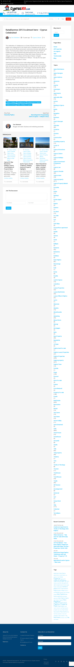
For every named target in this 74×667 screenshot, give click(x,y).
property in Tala (63, 615)
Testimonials (57, 56)
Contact (19, 14)
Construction (57, 137)
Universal (56, 493)
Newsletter (30, 160)
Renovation (57, 404)
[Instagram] (61, 661)
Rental (55, 408)
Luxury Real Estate (59, 292)
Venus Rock (57, 501)
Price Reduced (58, 388)
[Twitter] (59, 661)
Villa (55, 505)
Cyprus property (11, 155)
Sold (55, 428)
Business (27, 149)
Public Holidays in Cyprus (24, 104)
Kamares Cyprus (63, 592)
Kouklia (56, 276)
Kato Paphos (57, 260)
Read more (5, 641)
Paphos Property (60, 604)
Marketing (57, 316)
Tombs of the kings (59, 465)
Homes (56, 235)
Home (4, 14)
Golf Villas (57, 223)
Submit (8, 208)
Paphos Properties (59, 356)
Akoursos (56, 81)
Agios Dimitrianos (59, 69)
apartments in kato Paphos (59, 575)
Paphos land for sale (60, 348)
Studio (55, 444)
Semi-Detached (58, 424)
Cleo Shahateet (15, 37)
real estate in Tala (63, 617)
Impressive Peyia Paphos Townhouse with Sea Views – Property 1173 (61, 554)
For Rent (56, 211)
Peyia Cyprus (61, 606)
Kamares (56, 248)
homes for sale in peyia (64, 585)
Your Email (40, 641)
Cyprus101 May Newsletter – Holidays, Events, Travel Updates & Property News (9, 165)
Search (68, 19)
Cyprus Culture (37, 37)
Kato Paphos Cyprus (63, 598)
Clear (62, 19)
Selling (28, 14)
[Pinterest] (70, 661)
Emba (55, 191)
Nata (55, 332)
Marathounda (58, 312)
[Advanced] (58, 19)
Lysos (55, 300)
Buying (23, 14)
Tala (55, 448)
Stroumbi (56, 440)
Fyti (55, 219)
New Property (58, 336)
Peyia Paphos (65, 609)
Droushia (56, 187)
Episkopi (56, 195)
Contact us (23, 645)
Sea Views (57, 416)
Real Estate (42, 162)
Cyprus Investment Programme (59, 162)
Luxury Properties (59, 288)
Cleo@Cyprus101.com (27, 642)
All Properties (58, 49)
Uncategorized (58, 489)
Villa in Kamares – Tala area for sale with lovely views (61, 536)
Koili (55, 268)
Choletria (56, 129)
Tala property (26, 162)
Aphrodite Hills (58, 97)
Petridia (56, 368)
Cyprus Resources (36, 14)
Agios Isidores (58, 77)
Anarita (56, 85)
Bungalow (56, 113)
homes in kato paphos (58, 586)
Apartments (57, 93)
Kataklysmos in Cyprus (33, 102)
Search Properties (11, 14)
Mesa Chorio (57, 320)
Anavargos (57, 89)
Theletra (56, 457)
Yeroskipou (57, 513)
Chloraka (56, 125)
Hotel (55, 239)
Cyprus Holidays (11, 102)
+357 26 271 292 (11, 12)
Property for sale (59, 392)
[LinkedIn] (64, 661)
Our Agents (57, 51)
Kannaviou (57, 252)
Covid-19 (56, 145)
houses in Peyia (60, 590)
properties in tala (57, 615)
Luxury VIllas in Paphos (60, 296)
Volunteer (56, 509)
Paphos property (44, 160)
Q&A (55, 53)
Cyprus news (10, 153)
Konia (55, 272)
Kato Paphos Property (58, 600)
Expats (56, 203)
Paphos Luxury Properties (61, 352)
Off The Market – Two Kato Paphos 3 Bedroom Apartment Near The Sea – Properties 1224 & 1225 (61, 545)
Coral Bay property (59, 141)
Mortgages (57, 328)
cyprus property (60, 581)
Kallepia (56, 243)
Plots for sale (58, 380)
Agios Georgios (58, 73)
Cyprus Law (57, 167)
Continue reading (8, 178)
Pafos (64, 600)
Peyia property (63, 611)
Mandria (56, 308)
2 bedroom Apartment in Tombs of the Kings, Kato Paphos (61, 528)
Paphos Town (57, 364)
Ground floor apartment (61, 227)
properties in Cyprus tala (62, 613)
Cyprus (57, 579)
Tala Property (56, 619)
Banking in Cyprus (59, 105)
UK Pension (57, 485)
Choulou (56, 133)
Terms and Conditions (46, 663)
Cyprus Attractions (59, 149)
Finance (56, 207)
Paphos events (10, 104)
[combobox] (52, 19)
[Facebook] (56, 661)
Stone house (57, 432)
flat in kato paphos (63, 583)
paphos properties (64, 602)
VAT (55, 497)
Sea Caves (57, 412)
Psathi (55, 396)
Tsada (55, 481)
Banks (55, 109)
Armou (56, 101)
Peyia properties (57, 611)
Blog (55, 58)
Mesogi (56, 324)
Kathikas (56, 256)
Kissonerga (57, 264)
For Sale (56, 215)
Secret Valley (57, 420)
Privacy (45, 659)
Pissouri (56, 376)
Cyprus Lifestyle (11, 151)
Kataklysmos (21, 102)
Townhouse (57, 473)
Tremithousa (57, 477)
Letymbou (57, 284)
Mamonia (56, 304)
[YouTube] (67, 661)
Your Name (40, 635)
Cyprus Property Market (61, 183)
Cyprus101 (63, 579)
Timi (55, 461)
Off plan (56, 344)
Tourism (56, 469)
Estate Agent (57, 199)
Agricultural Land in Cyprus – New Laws (61, 561)
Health (55, 231)
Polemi (56, 384)
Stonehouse (57, 436)
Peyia (55, 372)
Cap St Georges (58, 121)
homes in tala (60, 588)
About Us (45, 14)
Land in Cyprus (58, 280)
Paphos (57, 602)
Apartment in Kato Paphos (60, 573)
